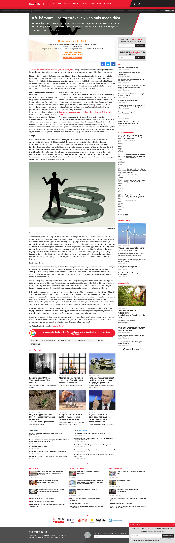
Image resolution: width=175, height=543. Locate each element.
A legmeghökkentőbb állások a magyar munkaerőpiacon (130, 342)
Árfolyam (107, 3)
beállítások (50, 537)
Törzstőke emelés (79, 340)
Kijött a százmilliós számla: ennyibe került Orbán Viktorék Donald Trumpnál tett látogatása (93, 439)
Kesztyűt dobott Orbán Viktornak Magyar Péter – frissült (40, 380)
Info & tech (33, 468)
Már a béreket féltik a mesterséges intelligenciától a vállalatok (47, 481)
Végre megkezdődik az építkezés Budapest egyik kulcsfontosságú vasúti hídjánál (131, 106)
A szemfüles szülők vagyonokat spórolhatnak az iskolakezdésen (128, 267)
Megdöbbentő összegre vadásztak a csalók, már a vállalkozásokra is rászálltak (50, 490)
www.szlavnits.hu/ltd (57, 326)
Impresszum (32, 535)
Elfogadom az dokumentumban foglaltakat (152, 539)
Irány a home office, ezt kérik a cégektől (42, 501)
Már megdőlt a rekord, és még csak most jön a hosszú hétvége (132, 260)
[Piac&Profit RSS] (46, 532)
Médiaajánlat (46, 535)
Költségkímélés (35, 344)
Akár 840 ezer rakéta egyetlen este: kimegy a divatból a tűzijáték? (134, 180)
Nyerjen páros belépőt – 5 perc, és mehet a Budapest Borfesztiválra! (94, 450)
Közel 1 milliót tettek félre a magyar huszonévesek (129, 273)
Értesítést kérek (168, 536)
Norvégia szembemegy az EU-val (128, 112)
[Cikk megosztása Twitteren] (108, 64)
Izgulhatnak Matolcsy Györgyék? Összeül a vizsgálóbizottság (48, 456)
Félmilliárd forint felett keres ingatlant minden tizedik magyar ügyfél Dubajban (134, 137)
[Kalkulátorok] (134, 3)
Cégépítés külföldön (48, 340)
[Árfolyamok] (139, 3)
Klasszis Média (59, 537)
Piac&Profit (54, 31)
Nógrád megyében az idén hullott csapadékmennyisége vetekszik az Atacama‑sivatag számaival (42, 418)
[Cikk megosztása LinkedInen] (113, 64)
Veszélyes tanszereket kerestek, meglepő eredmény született (131, 94)
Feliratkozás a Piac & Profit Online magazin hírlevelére (110, 533)
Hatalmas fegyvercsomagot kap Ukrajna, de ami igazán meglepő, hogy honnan (101, 380)
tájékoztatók (41, 537)
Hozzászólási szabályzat (58, 535)
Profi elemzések (95, 3)
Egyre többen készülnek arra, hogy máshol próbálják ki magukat (131, 79)
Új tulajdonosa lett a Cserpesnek (80, 503)
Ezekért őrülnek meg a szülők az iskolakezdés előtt (131, 472)
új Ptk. (90, 340)
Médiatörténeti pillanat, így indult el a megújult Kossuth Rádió (48, 451)
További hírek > (123, 215)
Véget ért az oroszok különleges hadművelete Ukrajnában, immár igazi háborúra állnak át (99, 418)
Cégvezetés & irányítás (78, 468)
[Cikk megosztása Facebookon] (103, 64)
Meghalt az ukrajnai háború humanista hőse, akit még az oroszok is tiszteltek (71, 380)
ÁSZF (39, 535)
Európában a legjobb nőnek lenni (128, 100)
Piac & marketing (115, 468)
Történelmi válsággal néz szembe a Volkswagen (129, 73)
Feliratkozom (140, 45)
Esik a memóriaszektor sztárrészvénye (42, 498)
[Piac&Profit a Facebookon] (42, 532)
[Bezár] (173, 524)
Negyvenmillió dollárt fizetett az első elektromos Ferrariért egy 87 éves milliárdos (136, 156)
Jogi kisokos (62, 340)
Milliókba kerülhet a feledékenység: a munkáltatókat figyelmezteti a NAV (129, 122)
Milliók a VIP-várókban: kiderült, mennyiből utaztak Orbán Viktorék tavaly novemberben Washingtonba (49, 440)
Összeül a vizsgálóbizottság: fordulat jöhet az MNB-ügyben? (92, 445)
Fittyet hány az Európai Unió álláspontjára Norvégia (89, 433)
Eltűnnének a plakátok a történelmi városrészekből (127, 490)
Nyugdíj (75, 3)
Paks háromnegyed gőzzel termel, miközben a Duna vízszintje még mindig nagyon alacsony (132, 87)
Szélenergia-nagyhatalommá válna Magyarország (131, 249)
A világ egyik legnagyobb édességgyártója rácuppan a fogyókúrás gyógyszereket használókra (50, 473)
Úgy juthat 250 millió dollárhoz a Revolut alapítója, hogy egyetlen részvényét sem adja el (134, 196)
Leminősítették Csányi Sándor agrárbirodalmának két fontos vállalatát (136, 170)
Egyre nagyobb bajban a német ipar (87, 489)
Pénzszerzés (123, 283)
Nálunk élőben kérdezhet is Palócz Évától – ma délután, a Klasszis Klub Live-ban (94, 455)
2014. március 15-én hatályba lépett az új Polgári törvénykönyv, (52, 70)
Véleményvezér (35, 350)
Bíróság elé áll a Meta (123, 480)
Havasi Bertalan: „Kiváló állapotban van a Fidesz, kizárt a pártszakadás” (46, 433)
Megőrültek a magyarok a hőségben (121, 503)
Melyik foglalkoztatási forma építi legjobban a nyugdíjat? (131, 335)
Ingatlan (67, 3)
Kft (69, 340)
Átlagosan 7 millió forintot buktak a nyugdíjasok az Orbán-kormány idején (70, 417)
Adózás (84, 3)
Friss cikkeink (56, 3)
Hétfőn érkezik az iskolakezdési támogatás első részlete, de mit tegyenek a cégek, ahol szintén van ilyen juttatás (131, 328)
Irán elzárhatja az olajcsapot (127, 117)
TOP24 (33, 430)
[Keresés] (143, 4)
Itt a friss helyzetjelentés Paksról (39, 446)
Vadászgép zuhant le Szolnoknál (128, 67)
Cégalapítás (34, 340)
